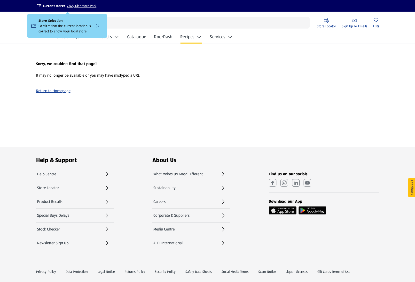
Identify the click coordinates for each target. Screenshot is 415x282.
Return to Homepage (53, 91)
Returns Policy (135, 271)
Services (217, 37)
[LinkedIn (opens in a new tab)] (296, 183)
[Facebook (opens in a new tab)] (272, 183)
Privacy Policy (46, 271)
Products (103, 37)
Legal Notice (106, 271)
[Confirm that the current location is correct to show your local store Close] (97, 26)
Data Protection (77, 271)
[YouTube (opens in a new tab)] (307, 183)
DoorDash (163, 38)
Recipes (187, 37)
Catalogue (136, 38)
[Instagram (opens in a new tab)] (284, 183)
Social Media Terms (235, 271)
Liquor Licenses (297, 271)
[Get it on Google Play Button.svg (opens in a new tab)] (312, 210)
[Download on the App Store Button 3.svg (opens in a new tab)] (283, 210)
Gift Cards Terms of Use (333, 271)
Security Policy (165, 271)
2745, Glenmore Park (81, 6)
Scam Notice (267, 271)
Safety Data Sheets (198, 271)
